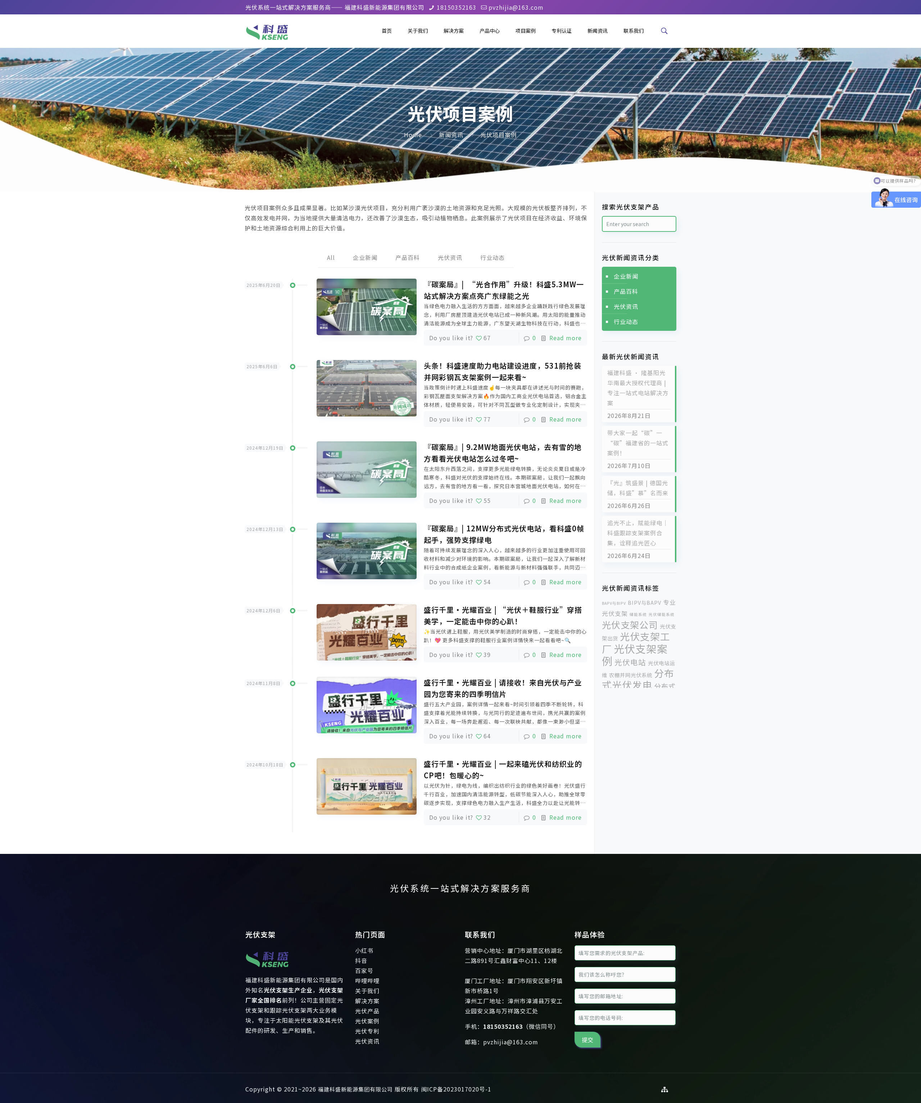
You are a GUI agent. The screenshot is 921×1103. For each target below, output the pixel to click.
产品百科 (407, 257)
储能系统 (638, 614)
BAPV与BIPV (614, 603)
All (331, 257)
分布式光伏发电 (638, 679)
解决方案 (367, 1000)
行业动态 (492, 257)
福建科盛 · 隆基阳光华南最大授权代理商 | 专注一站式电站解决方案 (637, 387)
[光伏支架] (267, 969)
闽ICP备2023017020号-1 (456, 1089)
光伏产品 (367, 1011)
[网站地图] (664, 1089)
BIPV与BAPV (644, 602)
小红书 (364, 950)
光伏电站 (630, 662)
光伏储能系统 (662, 614)
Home (413, 134)
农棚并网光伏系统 (630, 675)
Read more (565, 337)
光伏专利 (367, 1031)
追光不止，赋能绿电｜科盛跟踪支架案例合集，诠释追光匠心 (637, 532)
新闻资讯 (451, 134)
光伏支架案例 (635, 654)
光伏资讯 (450, 257)
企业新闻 (365, 257)
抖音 (361, 960)
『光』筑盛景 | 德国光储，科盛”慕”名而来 (637, 487)
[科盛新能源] (267, 30)
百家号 (364, 970)
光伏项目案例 (498, 134)
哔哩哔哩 (367, 980)
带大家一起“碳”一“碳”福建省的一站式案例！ (637, 442)
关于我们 (367, 990)
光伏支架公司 (630, 624)
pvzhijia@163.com (516, 7)
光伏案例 (367, 1021)
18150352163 (456, 7)
